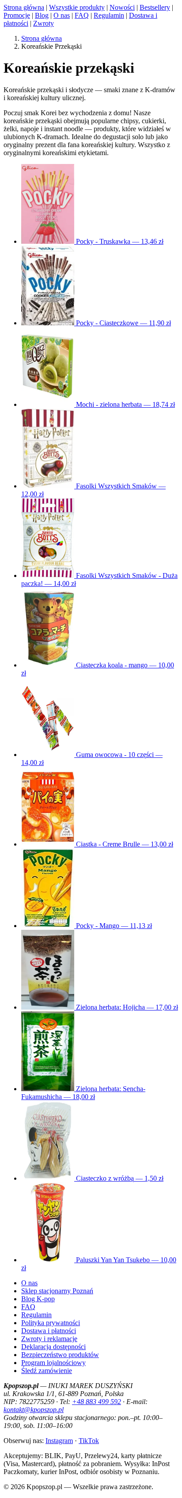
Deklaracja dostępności (53, 1346)
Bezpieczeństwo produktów (60, 1354)
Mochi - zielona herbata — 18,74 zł (124, 404)
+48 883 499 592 (96, 1401)
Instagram (59, 1440)
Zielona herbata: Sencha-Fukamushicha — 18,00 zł (83, 1092)
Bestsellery (155, 7)
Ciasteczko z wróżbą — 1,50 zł (118, 1178)
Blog (42, 15)
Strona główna (24, 7)
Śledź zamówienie (46, 1370)
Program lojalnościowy (53, 1362)
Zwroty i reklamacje (49, 1338)
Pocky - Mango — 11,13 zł (113, 925)
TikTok (89, 1440)
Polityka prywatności (50, 1322)
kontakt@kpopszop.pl (34, 1409)
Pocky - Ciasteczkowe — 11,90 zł (122, 323)
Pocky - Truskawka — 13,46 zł (118, 241)
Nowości (122, 7)
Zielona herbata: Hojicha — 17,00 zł (126, 1007)
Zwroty (43, 23)
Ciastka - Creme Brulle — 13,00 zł (123, 844)
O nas (61, 15)
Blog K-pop (38, 1299)
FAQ (82, 15)
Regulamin (109, 15)
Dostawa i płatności (48, 1330)
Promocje (17, 15)
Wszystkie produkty (77, 7)
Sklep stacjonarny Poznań (57, 1291)
